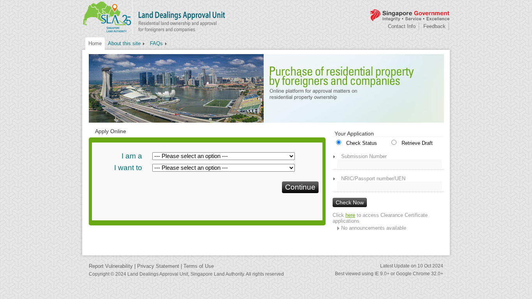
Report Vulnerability (111, 266)
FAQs (156, 43)
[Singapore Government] (409, 15)
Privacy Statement (158, 266)
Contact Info (402, 26)
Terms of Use (198, 266)
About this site (124, 43)
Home (95, 43)
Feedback (434, 26)
